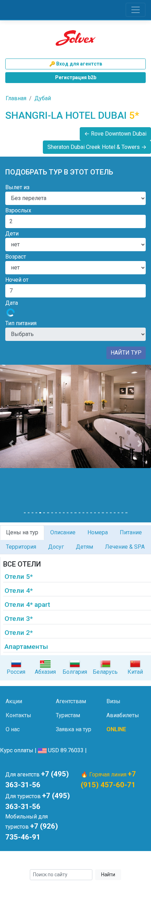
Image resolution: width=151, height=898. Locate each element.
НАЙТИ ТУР (126, 352)
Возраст (15, 256)
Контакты (18, 715)
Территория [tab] (21, 546)
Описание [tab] (63, 532)
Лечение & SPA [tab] (125, 546)
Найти (108, 874)
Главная (16, 98)
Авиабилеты (122, 715)
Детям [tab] (84, 546)
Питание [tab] (131, 532)
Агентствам (71, 701)
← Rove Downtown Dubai (115, 133)
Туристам (68, 715)
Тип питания (21, 323)
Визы (113, 701)
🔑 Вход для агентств (75, 64)
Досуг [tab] (56, 546)
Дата (11, 303)
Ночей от (16, 279)
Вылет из (17, 187)
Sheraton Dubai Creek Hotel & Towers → (96, 147)
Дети (12, 233)
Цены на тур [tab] (22, 532)
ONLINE (116, 729)
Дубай (42, 98)
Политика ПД (122, 861)
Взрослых (18, 210)
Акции (14, 701)
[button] (11, 443)
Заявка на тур (73, 729)
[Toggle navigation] (135, 10)
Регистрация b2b (75, 77)
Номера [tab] (97, 532)
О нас (13, 729)
